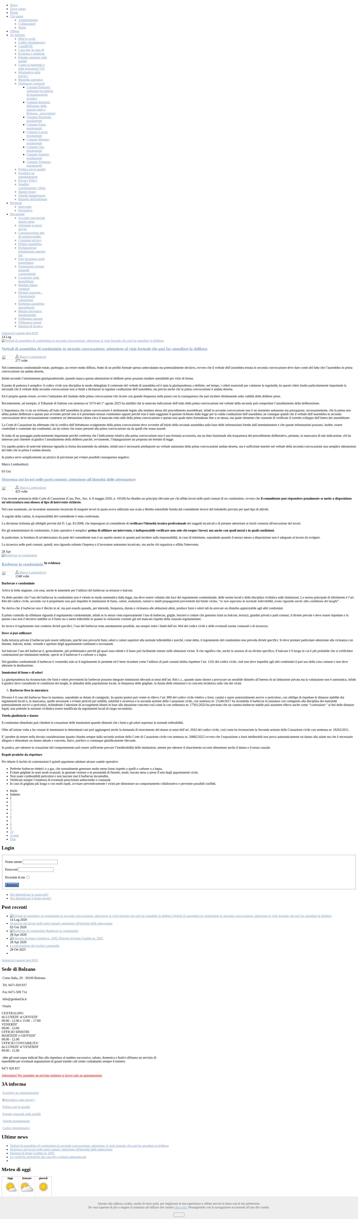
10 (11, 831)
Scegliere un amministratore (27, 175)
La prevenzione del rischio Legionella (34, 946)
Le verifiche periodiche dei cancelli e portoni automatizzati (48, 1157)
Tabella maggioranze (31, 195)
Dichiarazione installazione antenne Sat (31, 251)
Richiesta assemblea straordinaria (31, 305)
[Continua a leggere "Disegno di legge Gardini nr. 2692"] (34, 938)
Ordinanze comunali (31, 83)
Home (14, 12)
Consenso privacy (30, 240)
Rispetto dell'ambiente (32, 199)
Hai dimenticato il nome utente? (30, 898)
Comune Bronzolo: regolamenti (39, 119)
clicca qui (180, 1207)
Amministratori (28, 20)
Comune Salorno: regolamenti (38, 156)
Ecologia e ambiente (31, 53)
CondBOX (25, 46)
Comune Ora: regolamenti (35, 148)
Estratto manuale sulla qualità (21, 1114)
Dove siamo (18, 9)
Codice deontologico (31, 42)
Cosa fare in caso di (31, 50)
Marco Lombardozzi (32, 357)
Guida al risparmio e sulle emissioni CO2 (31, 66)
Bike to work (26, 38)
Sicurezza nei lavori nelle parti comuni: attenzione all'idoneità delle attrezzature (68, 479)
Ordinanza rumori (29, 322)
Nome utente (13, 862)
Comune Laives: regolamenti (37, 133)
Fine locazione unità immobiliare (31, 260)
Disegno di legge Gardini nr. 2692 (81, 938)
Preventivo (25, 210)
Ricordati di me (15, 877)
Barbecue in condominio (23, 564)
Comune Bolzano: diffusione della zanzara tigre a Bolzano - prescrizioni (41, 107)
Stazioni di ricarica (30, 326)
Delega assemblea (30, 244)
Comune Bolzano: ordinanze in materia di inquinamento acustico (40, 92)
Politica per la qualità (32, 169)
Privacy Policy (27, 180)
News (14, 5)
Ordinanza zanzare (30, 318)
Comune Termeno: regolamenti (39, 163)
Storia (22, 27)
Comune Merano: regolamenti (38, 141)
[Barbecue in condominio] (19, 555)
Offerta (14, 31)
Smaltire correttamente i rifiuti (31, 186)
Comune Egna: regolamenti (36, 126)
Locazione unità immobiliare (28, 279)
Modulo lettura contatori (27, 287)
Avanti (14, 835)
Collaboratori (26, 24)
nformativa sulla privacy (19, 1100)
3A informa (17, 35)
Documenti (17, 214)
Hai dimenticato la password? (29, 894)
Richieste (16, 203)
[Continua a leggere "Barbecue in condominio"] (28, 931)
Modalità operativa (30, 80)
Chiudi (179, 1214)
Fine (13, 839)
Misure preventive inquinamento (30, 313)
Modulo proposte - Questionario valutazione (30, 296)
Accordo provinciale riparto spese (31, 219)
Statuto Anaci (27, 191)
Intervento (24, 206)
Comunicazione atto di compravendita (31, 234)
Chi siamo (16, 16)
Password (11, 869)
